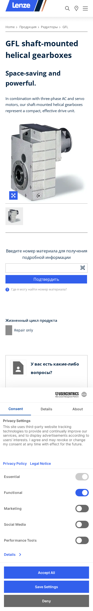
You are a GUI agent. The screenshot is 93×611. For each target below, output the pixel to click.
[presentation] (7, 289)
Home (10, 27)
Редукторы (49, 27)
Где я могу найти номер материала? (39, 289)
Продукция (27, 27)
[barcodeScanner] (83, 267)
